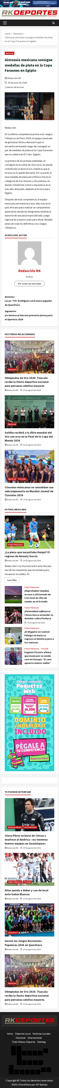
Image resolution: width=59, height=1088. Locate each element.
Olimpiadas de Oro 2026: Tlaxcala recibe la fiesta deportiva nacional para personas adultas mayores (27, 382)
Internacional (30, 827)
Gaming (41, 1041)
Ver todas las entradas (29, 283)
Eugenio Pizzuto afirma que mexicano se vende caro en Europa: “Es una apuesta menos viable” (13, 656)
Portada (22, 479)
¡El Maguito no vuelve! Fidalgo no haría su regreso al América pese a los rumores (13, 635)
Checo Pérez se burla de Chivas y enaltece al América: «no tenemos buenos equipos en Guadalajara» (26, 839)
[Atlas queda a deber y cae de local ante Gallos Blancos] (29, 869)
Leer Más (13, 581)
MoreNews (25, 1084)
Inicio (10, 1033)
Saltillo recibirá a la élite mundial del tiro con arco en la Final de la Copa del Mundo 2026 (29, 436)
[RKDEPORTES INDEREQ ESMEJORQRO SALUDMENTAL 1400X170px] (29, 3)
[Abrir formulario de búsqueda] (53, 23)
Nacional (9, 53)
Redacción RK (14, 78)
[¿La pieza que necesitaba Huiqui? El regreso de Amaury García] (29, 532)
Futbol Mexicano (15, 544)
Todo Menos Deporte (23, 1041)
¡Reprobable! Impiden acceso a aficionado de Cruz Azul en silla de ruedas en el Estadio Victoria (13, 594)
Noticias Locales (42, 1033)
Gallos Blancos (14, 882)
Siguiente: (29, 315)
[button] (5, 23)
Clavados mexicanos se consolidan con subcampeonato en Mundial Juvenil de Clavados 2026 (29, 491)
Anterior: (28, 300)
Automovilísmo (15, 827)
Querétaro (13, 932)
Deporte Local (23, 1033)
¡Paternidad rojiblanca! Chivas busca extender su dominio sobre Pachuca (13, 615)
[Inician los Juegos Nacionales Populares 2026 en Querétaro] (29, 920)
